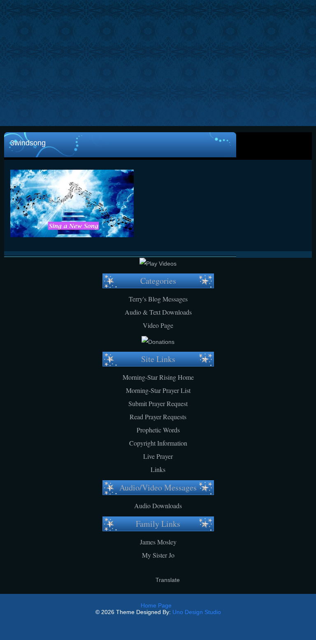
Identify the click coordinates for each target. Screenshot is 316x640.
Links (158, 469)
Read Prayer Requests (158, 416)
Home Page (156, 605)
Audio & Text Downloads (158, 312)
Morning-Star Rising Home (158, 377)
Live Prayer (158, 456)
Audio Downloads (158, 505)
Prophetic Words (158, 429)
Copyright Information (158, 443)
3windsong (28, 143)
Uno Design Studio (196, 612)
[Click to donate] (158, 342)
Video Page (158, 325)
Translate (168, 580)
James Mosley (158, 541)
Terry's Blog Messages (158, 298)
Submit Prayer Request (158, 403)
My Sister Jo (158, 555)
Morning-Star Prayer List (158, 390)
